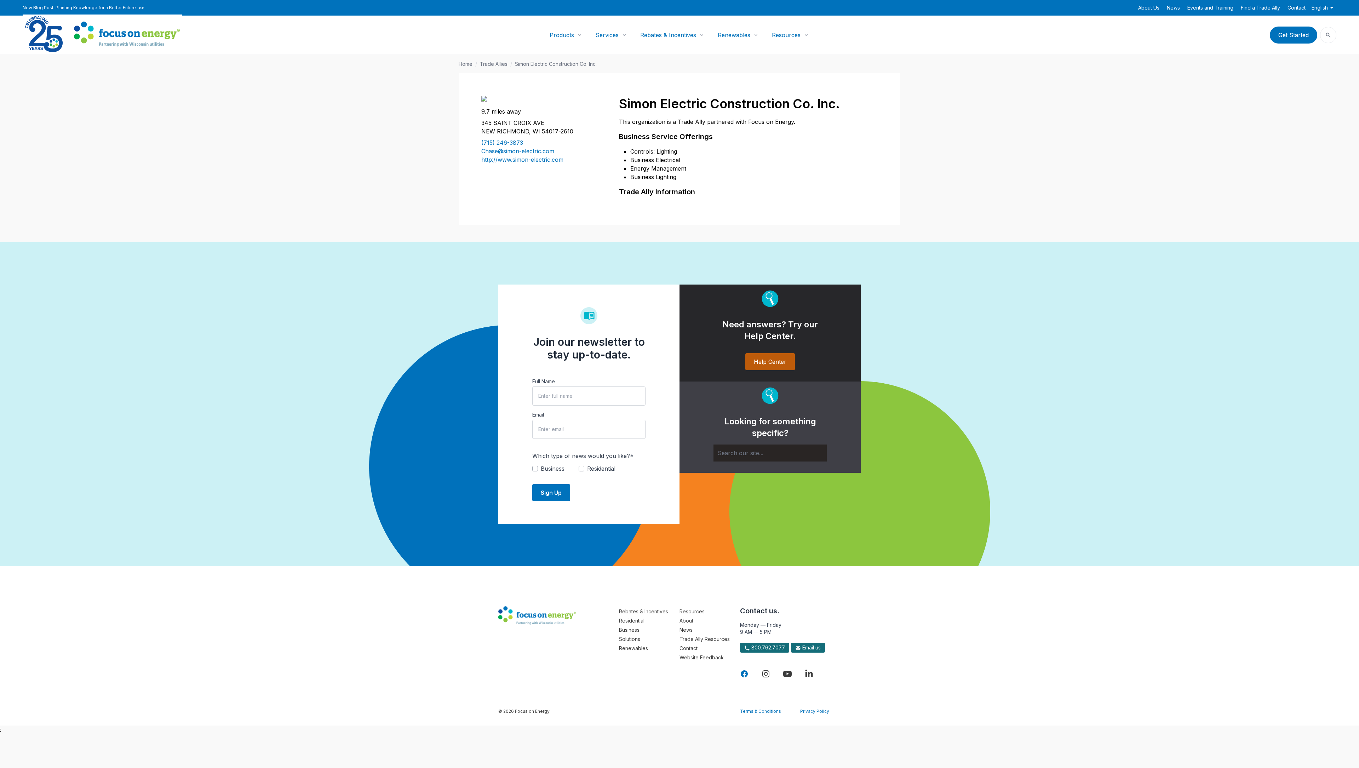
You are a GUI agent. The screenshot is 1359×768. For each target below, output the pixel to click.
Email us (811, 647)
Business (629, 630)
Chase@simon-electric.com (517, 151)
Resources (786, 35)
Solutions (629, 639)
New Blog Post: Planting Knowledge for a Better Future (83, 8)
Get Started (1293, 35)
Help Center (770, 361)
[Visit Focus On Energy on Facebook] (744, 674)
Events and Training (1210, 8)
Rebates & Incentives (668, 35)
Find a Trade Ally (1260, 8)
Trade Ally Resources (705, 639)
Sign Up (551, 492)
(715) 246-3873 (502, 142)
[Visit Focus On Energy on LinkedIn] (809, 674)
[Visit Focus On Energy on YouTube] (787, 674)
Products (562, 35)
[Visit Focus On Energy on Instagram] (766, 674)
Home (465, 64)
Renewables (734, 35)
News (1173, 8)
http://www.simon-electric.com (522, 159)
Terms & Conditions (760, 711)
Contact (1297, 8)
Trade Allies (494, 64)
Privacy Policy (814, 711)
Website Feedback (702, 657)
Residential (631, 621)
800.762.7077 (767, 647)
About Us (1148, 8)
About (686, 621)
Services (607, 35)
